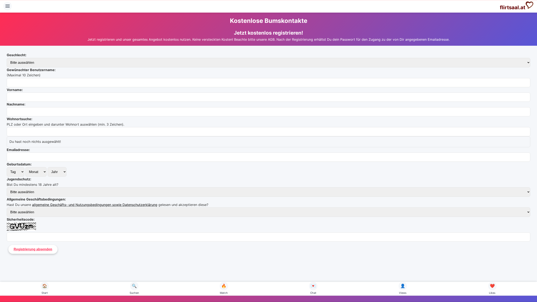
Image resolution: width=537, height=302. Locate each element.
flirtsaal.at (512, 7)
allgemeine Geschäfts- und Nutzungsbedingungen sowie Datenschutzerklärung (94, 205)
